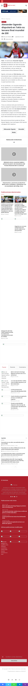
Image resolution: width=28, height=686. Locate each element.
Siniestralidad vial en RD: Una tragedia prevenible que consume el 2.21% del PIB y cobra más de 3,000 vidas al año (12, 460)
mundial (21, 129)
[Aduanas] (12, 415)
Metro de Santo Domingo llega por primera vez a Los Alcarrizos (18, 373)
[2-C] (14, 344)
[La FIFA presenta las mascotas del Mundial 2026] (6, 391)
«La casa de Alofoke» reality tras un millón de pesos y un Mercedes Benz (18, 382)
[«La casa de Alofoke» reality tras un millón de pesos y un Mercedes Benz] (6, 384)
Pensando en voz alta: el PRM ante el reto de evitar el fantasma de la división (13, 448)
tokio (14, 132)
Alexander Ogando (10, 129)
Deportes (8, 18)
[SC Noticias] (14, 11)
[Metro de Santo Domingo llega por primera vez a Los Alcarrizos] (6, 375)
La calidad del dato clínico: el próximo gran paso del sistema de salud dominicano (13, 454)
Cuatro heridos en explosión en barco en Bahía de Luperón (18, 398)
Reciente (12, 367)
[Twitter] (13, 497)
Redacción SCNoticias (7, 36)
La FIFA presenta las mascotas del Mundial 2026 (18, 390)
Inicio (3, 18)
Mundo (23, 673)
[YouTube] (15, 497)
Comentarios (22, 367)
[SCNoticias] (10, 5)
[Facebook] (11, 497)
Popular (4, 367)
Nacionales (18, 673)
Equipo (13, 673)
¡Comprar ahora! (14, 676)
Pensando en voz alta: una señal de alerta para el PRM (12, 443)
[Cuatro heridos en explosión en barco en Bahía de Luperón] (6, 398)
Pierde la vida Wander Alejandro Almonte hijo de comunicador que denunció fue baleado (18, 406)
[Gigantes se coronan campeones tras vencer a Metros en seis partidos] (21, 221)
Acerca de (8, 673)
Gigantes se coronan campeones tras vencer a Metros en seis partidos (20, 228)
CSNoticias (4, 671)
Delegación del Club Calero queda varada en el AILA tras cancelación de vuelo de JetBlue (7, 333)
